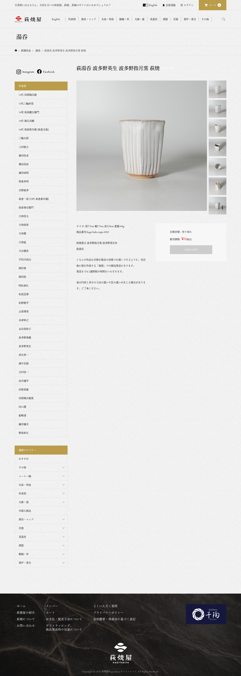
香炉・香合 (25, 562)
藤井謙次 (24, 424)
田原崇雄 (24, 389)
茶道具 (22, 537)
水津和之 (24, 320)
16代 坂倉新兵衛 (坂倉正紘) (34, 129)
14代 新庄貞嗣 (26, 121)
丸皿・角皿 (25, 485)
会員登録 (171, 5)
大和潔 (22, 233)
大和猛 (22, 242)
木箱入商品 (25, 511)
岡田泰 (22, 268)
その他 (22, 467)
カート (214, 5)
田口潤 (22, 407)
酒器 (21, 545)
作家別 (22, 493)
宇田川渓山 (25, 259)
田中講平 (24, 381)
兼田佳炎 (24, 155)
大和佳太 (24, 216)
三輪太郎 (24, 138)
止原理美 (24, 311)
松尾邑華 (24, 294)
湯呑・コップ (26, 519)
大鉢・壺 (24, 502)
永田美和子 (25, 329)
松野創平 (24, 303)
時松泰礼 (24, 285)
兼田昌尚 (24, 164)
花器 (21, 528)
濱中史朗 (24, 363)
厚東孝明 (24, 181)
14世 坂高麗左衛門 (29, 112)
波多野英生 (25, 346)
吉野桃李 (24, 190)
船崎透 (22, 415)
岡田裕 (22, 277)
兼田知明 (24, 173)
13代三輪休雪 (26, 103)
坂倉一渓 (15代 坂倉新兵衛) (34, 199)
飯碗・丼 (24, 554)
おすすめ (24, 459)
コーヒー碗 (25, 476)
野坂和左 (24, 433)
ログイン (189, 5)
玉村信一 (24, 372)
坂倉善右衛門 (26, 207)
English (153, 5)
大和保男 (24, 225)
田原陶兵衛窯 (26, 398)
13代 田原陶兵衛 (28, 95)
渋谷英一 (24, 355)
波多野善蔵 (25, 337)
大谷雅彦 (24, 251)
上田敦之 (24, 147)
